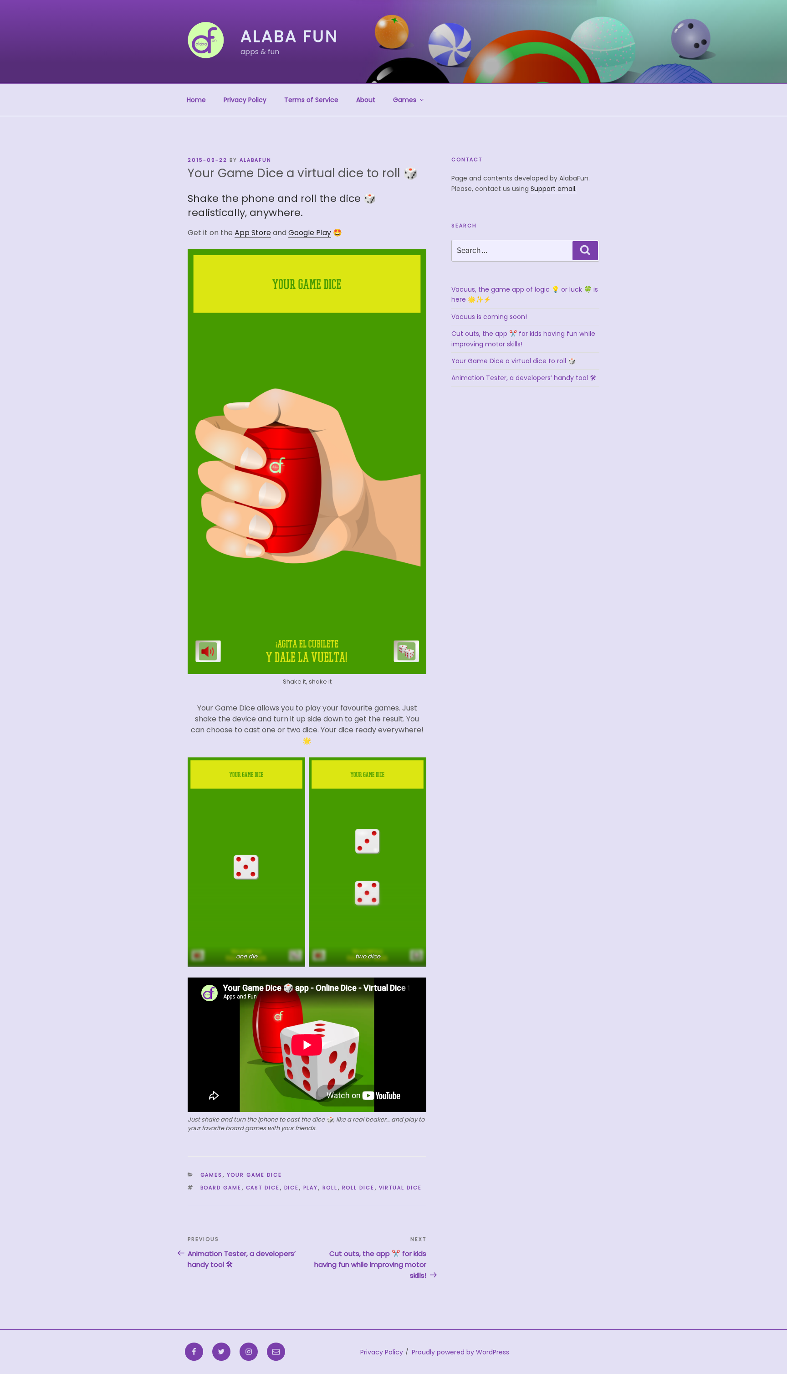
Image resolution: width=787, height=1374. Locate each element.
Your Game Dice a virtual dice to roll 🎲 (513, 360)
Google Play (309, 232)
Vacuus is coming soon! (489, 316)
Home (196, 99)
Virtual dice (400, 1187)
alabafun (255, 160)
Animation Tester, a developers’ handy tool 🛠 (523, 377)
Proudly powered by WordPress (460, 1352)
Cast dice (263, 1187)
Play (310, 1187)
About (365, 99)
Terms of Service (311, 99)
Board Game (221, 1187)
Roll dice (358, 1187)
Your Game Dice (254, 1174)
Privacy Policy (245, 99)
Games (404, 99)
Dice (291, 1187)
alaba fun (289, 36)
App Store (253, 232)
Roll (330, 1187)
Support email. (554, 188)
